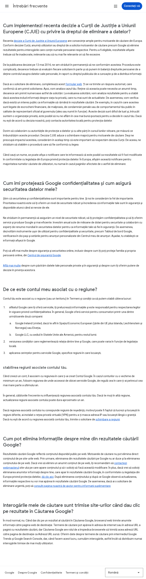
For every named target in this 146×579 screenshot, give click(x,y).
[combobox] (124, 572)
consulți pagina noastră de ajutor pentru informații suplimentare (72, 485)
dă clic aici (48, 476)
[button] (6, 6)
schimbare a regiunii (108, 419)
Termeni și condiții (77, 572)
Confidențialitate (51, 572)
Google (9, 572)
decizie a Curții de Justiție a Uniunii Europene (40, 40)
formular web (74, 84)
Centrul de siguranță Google (44, 255)
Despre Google (27, 572)
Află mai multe (12, 265)
